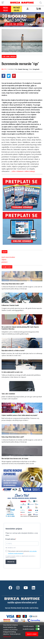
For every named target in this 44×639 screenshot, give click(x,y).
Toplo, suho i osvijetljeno (8, 394)
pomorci (4, 262)
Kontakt (19, 608)
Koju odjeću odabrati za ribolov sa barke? (13, 350)
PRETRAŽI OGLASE (16, 9)
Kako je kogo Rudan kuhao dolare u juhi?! (13, 284)
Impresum (7, 608)
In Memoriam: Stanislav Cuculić (10, 305)
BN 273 (4, 69)
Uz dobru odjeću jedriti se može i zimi (12, 372)
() (39, 8)
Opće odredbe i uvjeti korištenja (30, 608)
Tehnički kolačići (28, 626)
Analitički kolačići (28, 629)
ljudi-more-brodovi (8, 257)
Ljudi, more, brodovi (9, 56)
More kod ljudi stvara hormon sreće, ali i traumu (15, 458)
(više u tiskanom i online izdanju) (23, 171)
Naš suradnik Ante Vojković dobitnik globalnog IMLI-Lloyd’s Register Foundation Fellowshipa (20, 328)
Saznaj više (7, 636)
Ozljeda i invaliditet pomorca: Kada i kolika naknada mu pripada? (19, 415)
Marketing (13, 608)
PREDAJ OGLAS (5, 9)
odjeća (4, 259)
